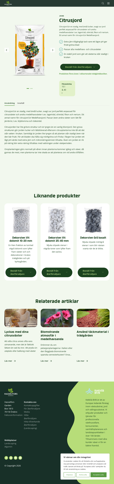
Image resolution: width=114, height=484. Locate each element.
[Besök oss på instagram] (11, 458)
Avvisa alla (83, 475)
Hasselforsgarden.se (11, 3)
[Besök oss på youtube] (15, 458)
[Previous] (6, 50)
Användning (9, 103)
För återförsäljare (32, 408)
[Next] (52, 50)
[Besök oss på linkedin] (20, 458)
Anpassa (69, 475)
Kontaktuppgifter (32, 405)
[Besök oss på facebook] (6, 458)
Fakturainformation (13, 415)
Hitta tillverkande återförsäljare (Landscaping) (32, 424)
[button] (103, 3)
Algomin (8, 446)
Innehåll (20, 103)
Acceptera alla (98, 475)
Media (27, 411)
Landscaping (10, 443)
